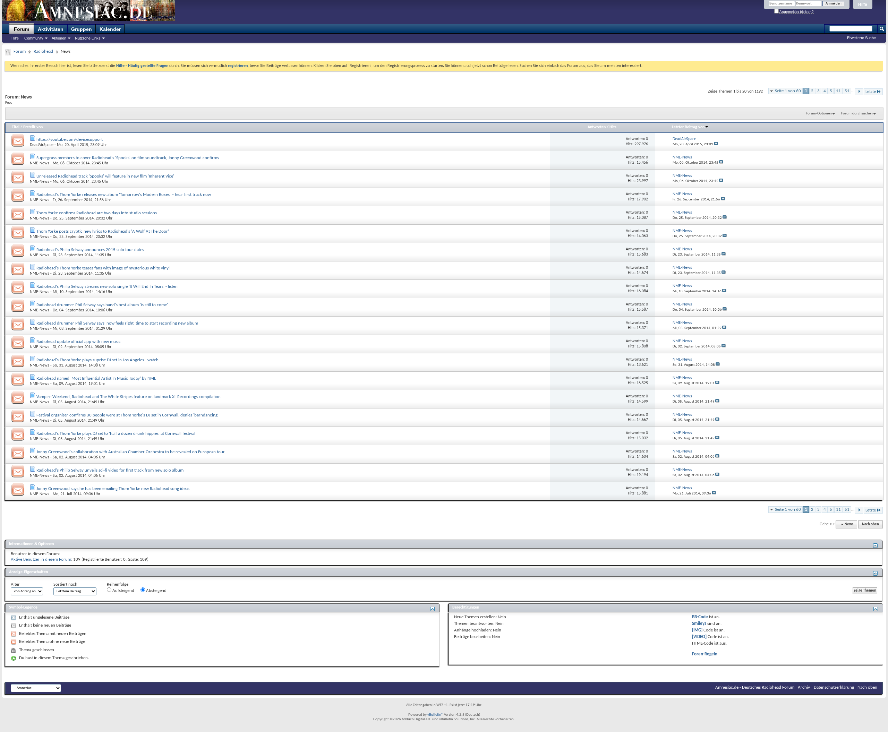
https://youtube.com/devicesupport (69, 139)
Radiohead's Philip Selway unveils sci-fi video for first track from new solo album (109, 470)
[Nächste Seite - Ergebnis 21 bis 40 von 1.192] (859, 91)
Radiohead (43, 51)
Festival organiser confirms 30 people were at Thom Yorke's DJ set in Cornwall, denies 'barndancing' (127, 415)
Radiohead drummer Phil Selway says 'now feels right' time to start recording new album (117, 323)
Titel (15, 127)
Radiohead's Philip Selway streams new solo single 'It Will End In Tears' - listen (107, 286)
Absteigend (155, 590)
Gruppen (81, 29)
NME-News (39, 163)
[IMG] (697, 630)
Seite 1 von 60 (788, 91)
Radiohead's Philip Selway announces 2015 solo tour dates (90, 250)
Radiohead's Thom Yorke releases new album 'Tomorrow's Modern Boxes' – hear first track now (123, 194)
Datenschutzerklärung (834, 687)
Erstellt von (33, 127)
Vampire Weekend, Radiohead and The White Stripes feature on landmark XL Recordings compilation (128, 397)
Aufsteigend (122, 590)
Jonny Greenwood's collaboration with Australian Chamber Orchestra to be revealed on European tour (130, 452)
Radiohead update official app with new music (78, 341)
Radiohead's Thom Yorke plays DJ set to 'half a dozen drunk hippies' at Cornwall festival (115, 433)
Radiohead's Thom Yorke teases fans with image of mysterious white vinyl (103, 268)
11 (838, 91)
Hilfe (862, 4)
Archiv (804, 687)
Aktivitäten (50, 29)
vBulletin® (435, 715)
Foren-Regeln (704, 654)
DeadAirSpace (41, 145)
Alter (15, 584)
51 (847, 91)
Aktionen (59, 38)
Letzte (870, 91)
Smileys (699, 623)
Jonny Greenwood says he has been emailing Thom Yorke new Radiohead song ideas (112, 488)
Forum (21, 29)
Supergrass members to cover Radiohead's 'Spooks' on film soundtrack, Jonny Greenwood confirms (127, 158)
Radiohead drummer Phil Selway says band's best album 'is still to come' (102, 305)
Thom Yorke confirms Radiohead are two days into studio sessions (96, 213)
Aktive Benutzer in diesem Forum (41, 559)
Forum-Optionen (819, 113)
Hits (612, 127)
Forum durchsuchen (857, 113)
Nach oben (870, 524)
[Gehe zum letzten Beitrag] (716, 144)
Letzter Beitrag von (688, 127)
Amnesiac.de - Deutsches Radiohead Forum (754, 687)
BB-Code (700, 617)
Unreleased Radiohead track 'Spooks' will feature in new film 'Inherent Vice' (105, 176)
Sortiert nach (65, 584)
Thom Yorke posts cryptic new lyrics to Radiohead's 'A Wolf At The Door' (102, 231)
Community (33, 38)
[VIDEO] (699, 637)
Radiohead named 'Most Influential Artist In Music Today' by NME (96, 378)
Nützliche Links (88, 38)
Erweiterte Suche (861, 38)
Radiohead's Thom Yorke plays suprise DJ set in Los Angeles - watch (97, 360)
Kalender (110, 29)
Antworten (597, 127)
